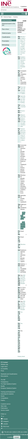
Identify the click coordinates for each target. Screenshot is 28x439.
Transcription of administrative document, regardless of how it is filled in (22, 135)
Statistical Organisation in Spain (11, 16)
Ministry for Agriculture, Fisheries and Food (22, 40)
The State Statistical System (8, 384)
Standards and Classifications (9, 374)
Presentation (5, 41)
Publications (4, 408)
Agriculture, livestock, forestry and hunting (22, 99)
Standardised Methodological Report (22, 225)
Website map (4, 364)
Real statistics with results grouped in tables (22, 90)
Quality (3, 386)
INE (1, 16)
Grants (2, 396)
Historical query (6, 33)
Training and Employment (8, 392)
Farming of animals (22, 106)
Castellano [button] (24, 6)
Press (2, 370)
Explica (3, 400)
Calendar (22, 214)
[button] (24, 13)
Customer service (5, 404)
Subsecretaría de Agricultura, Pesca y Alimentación (22, 49)
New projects (4, 376)
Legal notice (4, 366)
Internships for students (7, 394)
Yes (21, 312)
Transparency (4, 381)
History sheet (21, 356)
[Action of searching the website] (25, 10)
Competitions (4, 398)
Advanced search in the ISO (8, 24)
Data (23, 212)
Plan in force (5, 29)
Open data (4, 406)
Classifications (6, 37)
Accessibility (4, 368)
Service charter (5, 410)
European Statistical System (8, 388)
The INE (3, 379)
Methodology (5, 45)
